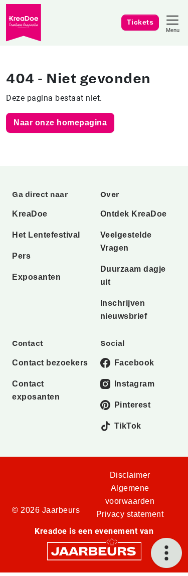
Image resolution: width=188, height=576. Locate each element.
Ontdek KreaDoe (133, 214)
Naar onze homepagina (60, 122)
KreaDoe (30, 214)
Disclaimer (130, 475)
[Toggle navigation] (172, 23)
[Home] (23, 23)
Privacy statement (130, 514)
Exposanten (36, 277)
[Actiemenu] (166, 553)
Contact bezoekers (50, 362)
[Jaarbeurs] (94, 550)
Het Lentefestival (46, 235)
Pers (21, 256)
